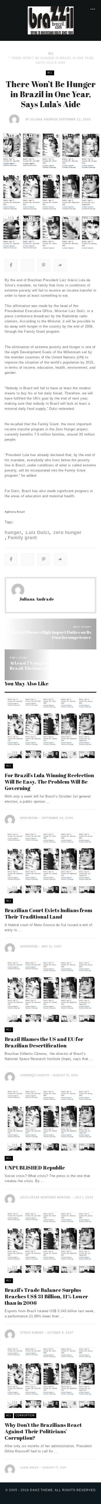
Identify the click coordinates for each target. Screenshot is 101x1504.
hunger (13, 532)
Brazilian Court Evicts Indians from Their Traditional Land (48, 913)
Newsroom (29, 818)
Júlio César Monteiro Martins (45, 1197)
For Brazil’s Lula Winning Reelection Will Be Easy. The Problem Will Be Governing (49, 782)
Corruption (25, 1415)
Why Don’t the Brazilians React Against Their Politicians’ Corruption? (43, 1431)
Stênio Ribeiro (32, 1333)
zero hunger (67, 532)
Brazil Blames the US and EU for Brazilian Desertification (44, 1042)
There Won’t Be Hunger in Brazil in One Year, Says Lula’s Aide (52, 60)
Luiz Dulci (36, 532)
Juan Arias (29, 1468)
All (51, 53)
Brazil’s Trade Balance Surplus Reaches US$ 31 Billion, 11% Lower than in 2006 (46, 1296)
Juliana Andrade (44, 119)
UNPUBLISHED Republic (35, 1167)
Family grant (22, 537)
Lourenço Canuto (34, 1075)
